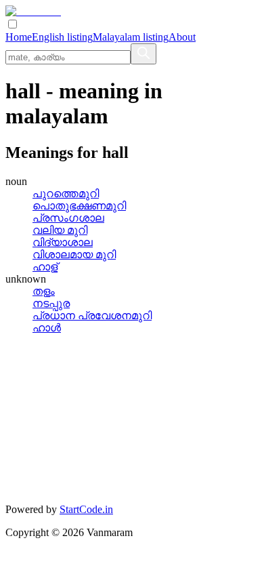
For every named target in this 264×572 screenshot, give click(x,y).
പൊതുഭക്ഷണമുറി (79, 205)
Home (18, 37)
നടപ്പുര (51, 303)
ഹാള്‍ (46, 327)
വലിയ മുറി (59, 230)
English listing (62, 37)
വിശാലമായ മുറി (74, 254)
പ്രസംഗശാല (68, 218)
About (182, 37)
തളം (43, 291)
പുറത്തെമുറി (65, 193)
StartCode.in (86, 509)
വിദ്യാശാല (62, 242)
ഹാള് (45, 266)
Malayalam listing (131, 37)
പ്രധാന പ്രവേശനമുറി (92, 315)
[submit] (143, 53)
